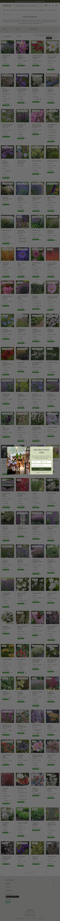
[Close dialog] (51, 448)
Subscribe (41, 469)
